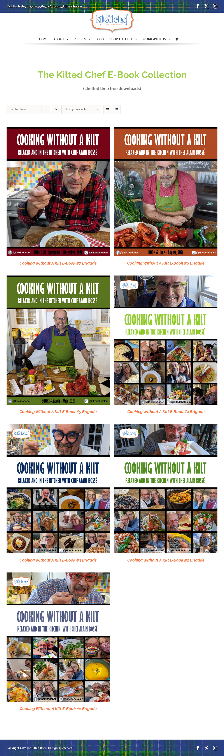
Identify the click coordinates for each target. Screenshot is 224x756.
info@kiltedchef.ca (68, 6)
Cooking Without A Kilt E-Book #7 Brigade (58, 263)
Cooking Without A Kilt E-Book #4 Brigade (166, 411)
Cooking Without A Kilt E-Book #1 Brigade (58, 708)
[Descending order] (56, 109)
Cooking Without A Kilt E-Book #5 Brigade (58, 411)
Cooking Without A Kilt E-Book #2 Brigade (166, 560)
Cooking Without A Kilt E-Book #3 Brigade (58, 560)
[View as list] (116, 109)
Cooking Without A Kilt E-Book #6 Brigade (166, 263)
